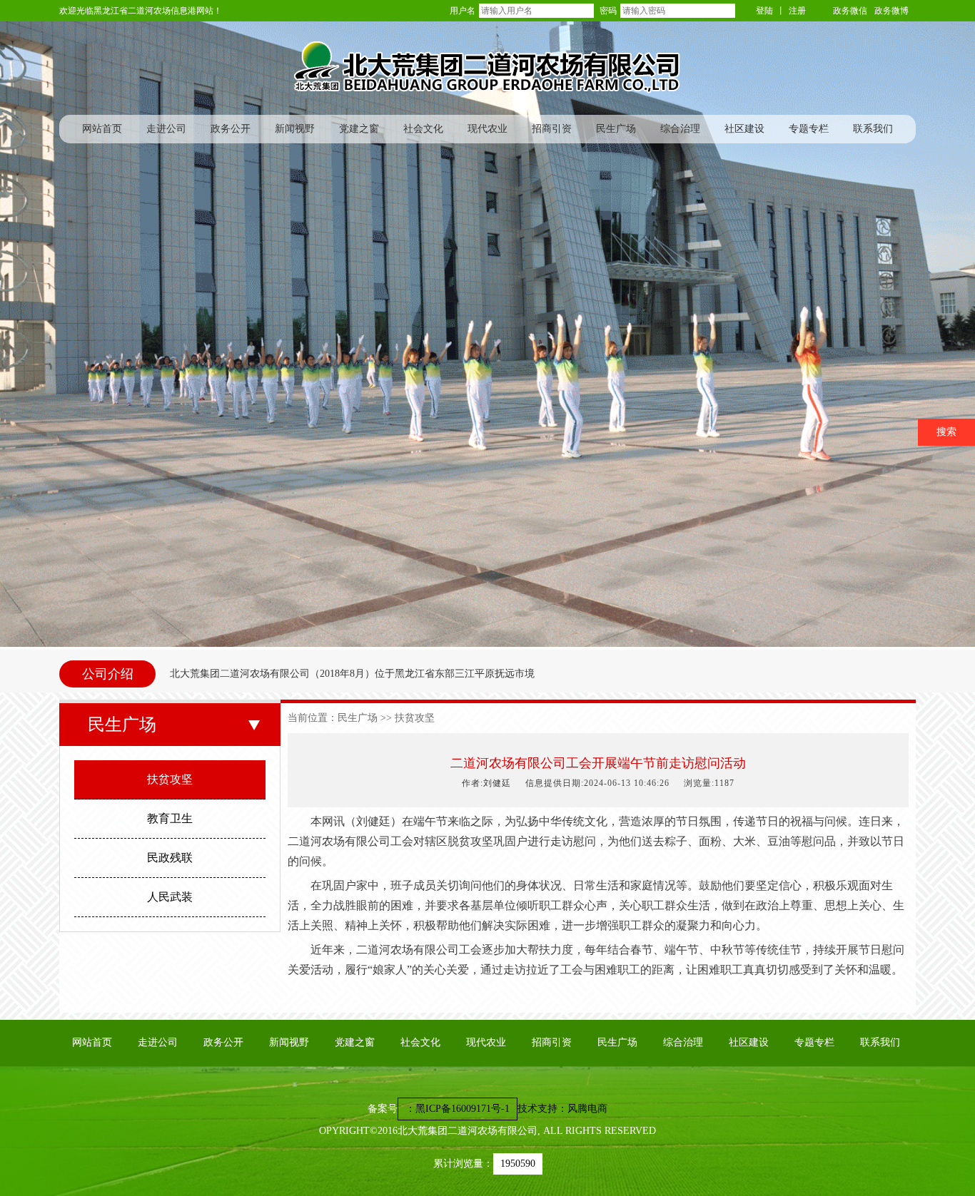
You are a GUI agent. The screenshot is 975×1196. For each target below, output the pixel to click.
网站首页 (102, 128)
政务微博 (891, 11)
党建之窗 (359, 128)
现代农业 (487, 128)
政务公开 (231, 128)
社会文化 (423, 128)
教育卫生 (170, 818)
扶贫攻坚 (170, 779)
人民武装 (170, 897)
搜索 (946, 431)
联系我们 (873, 128)
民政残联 (170, 858)
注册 (797, 11)
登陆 (764, 11)
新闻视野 (295, 128)
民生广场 (616, 128)
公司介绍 (107, 674)
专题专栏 (809, 128)
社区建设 (744, 128)
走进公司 (166, 128)
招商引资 (552, 128)
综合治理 (680, 128)
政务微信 (850, 11)
